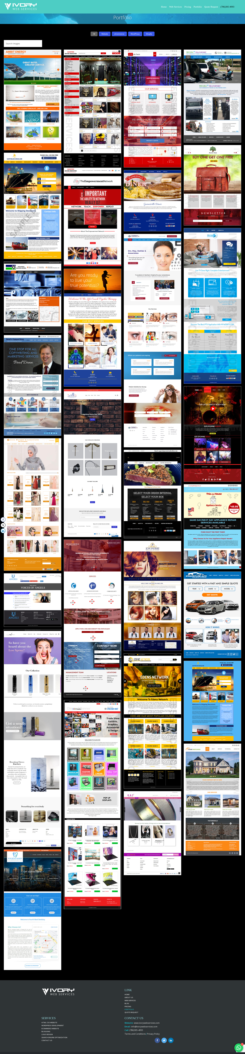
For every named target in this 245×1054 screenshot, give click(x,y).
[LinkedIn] (171, 1040)
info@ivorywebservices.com (144, 1026)
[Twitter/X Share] (3, 525)
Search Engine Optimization (54, 1037)
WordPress (135, 34)
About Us (129, 997)
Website (104, 34)
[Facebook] (157, 1040)
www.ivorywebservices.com (147, 1022)
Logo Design (47, 1034)
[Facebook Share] (3, 519)
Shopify (149, 34)
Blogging (45, 1031)
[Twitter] (164, 1040)
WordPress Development (52, 1025)
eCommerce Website (50, 1028)
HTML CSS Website (49, 1022)
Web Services (130, 1000)
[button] (2, 535)
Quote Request (131, 1012)
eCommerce (119, 34)
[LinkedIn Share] (3, 530)
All (94, 34)
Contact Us (46, 1040)
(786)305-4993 (136, 1030)
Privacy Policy (153, 1033)
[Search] (238, 6)
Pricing (128, 1006)
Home (127, 994)
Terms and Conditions (135, 1033)
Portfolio (129, 1009)
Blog (127, 1003)
